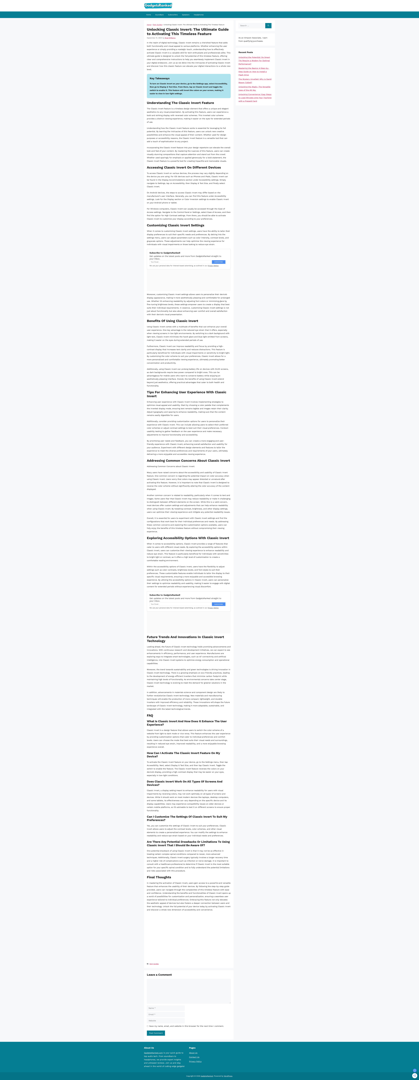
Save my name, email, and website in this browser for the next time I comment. (186, 1026)
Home (148, 15)
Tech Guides (157, 25)
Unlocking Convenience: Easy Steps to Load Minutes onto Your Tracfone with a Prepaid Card (255, 97)
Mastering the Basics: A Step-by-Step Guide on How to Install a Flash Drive (254, 71)
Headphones (199, 15)
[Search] (268, 25)
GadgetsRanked (207, 1076)
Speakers (185, 15)
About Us (193, 1053)
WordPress (228, 1076)
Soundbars (159, 15)
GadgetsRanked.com (153, 1053)
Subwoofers (173, 15)
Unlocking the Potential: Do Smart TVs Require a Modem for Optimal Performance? (254, 60)
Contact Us (194, 1057)
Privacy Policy (195, 1061)
